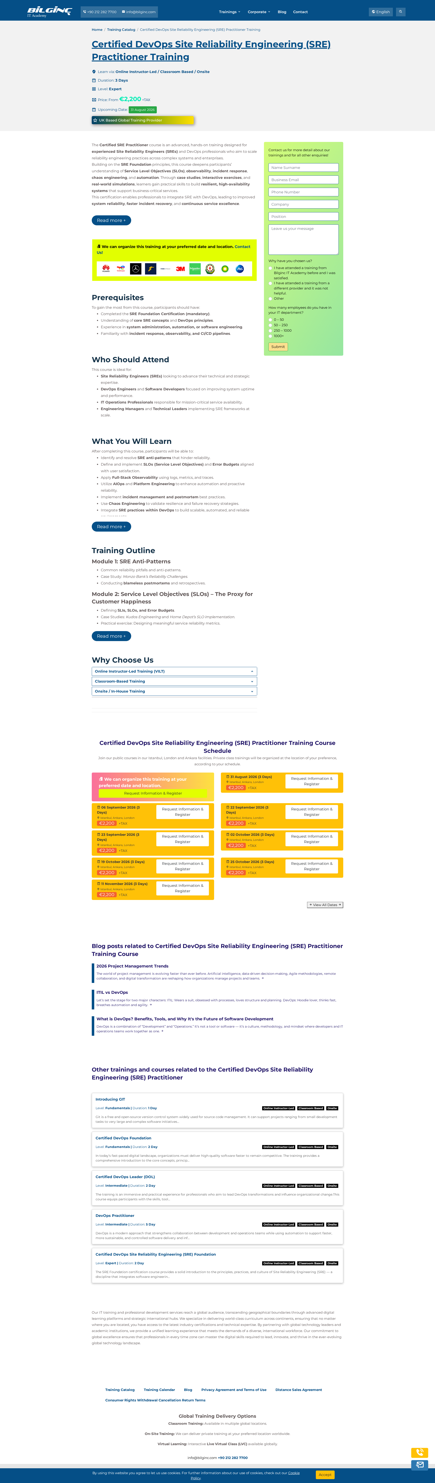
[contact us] (420, 1465)
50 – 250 (281, 325)
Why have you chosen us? (290, 261)
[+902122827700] (419, 1455)
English (382, 12)
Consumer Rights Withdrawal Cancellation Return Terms (155, 1400)
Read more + (111, 220)
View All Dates (325, 905)
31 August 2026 (143, 110)
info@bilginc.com (140, 12)
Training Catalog (121, 29)
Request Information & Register (153, 793)
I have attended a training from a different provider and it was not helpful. (302, 288)
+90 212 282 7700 (101, 12)
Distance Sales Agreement (299, 1390)
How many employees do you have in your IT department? (299, 310)
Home (97, 29)
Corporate (257, 12)
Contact (300, 12)
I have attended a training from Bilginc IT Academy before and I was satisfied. (304, 273)
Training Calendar (159, 1390)
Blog (282, 12)
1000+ (279, 336)
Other (279, 298)
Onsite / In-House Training (120, 691)
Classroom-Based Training (120, 681)
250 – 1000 (283, 330)
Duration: (126, 1108)
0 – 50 (279, 319)
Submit (278, 347)
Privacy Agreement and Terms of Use (233, 1390)
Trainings (228, 12)
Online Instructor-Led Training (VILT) (130, 671)
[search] (401, 12)
